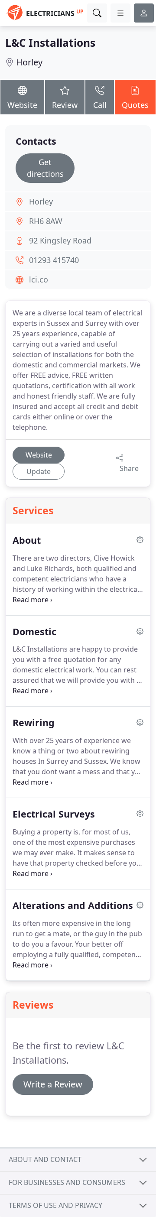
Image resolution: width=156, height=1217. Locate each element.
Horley (29, 62)
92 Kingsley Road (60, 240)
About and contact (45, 1159)
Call (100, 105)
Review (65, 105)
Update (38, 471)
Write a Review (52, 1084)
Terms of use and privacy (55, 1205)
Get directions (45, 168)
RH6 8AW (45, 221)
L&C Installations (50, 43)
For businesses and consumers (67, 1182)
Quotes (135, 105)
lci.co (38, 279)
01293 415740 (54, 260)
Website (22, 105)
